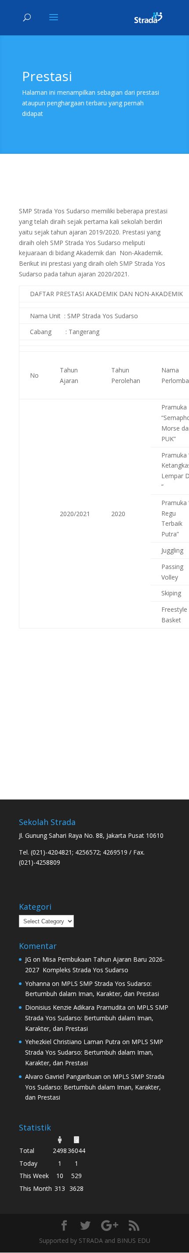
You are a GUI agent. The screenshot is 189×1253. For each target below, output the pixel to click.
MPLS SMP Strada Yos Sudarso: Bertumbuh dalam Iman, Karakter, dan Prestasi (96, 1018)
